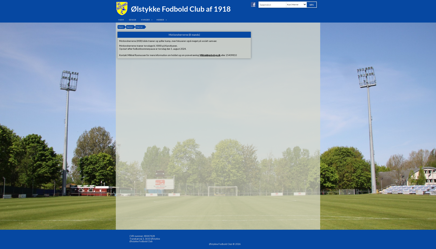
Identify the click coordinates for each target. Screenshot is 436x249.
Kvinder (145, 19)
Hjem (121, 19)
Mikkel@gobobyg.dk (210, 55)
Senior (132, 19)
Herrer (160, 19)
